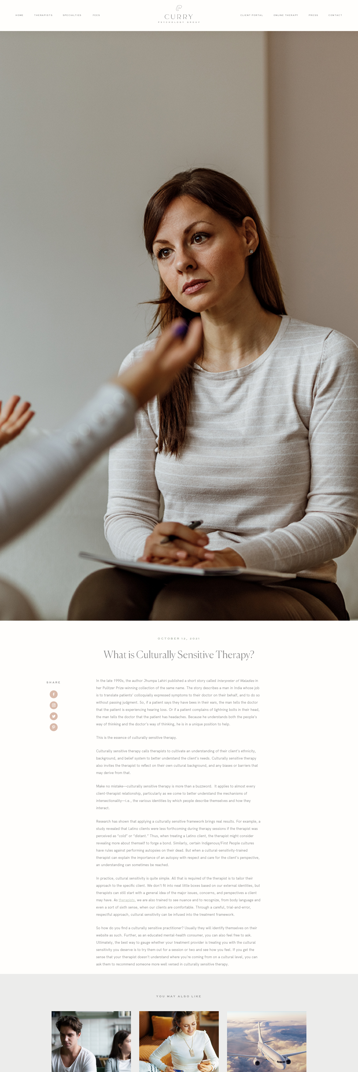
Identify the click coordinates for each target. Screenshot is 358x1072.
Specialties (72, 15)
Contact (335, 15)
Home (20, 15)
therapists (127, 900)
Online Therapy (285, 15)
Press (313, 15)
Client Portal (251, 15)
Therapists (43, 15)
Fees (96, 15)
